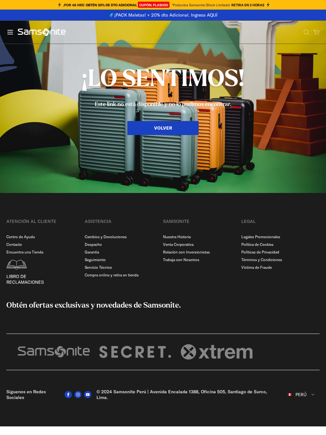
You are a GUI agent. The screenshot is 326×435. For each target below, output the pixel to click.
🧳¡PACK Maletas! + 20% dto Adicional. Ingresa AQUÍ (163, 15)
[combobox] (298, 394)
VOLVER (163, 128)
